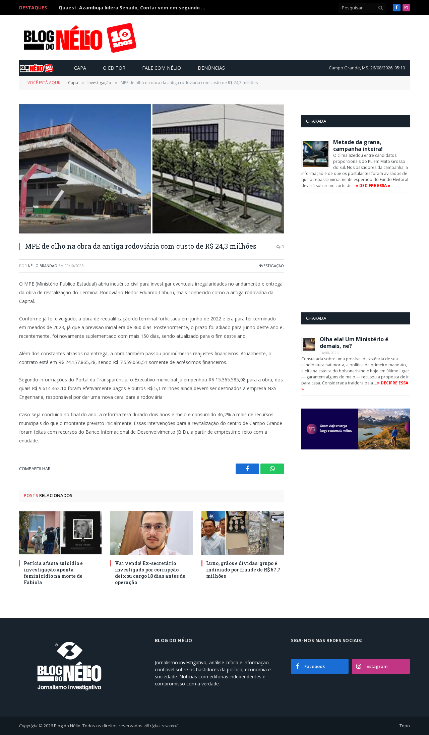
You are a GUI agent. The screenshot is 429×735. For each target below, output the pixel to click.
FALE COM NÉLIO (161, 68)
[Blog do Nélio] (79, 37)
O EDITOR (114, 68)
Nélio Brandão (42, 265)
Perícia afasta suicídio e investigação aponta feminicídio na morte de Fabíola (53, 573)
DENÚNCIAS (211, 68)
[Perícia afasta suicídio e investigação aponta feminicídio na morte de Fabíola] (60, 533)
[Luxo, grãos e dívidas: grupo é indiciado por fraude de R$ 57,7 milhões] (242, 533)
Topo (405, 726)
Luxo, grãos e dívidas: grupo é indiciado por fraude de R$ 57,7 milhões (243, 569)
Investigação (270, 265)
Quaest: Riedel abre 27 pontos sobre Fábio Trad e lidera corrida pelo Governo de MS (134, 8)
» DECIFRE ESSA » (373, 185)
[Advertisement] (286, 37)
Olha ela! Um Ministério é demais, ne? (354, 342)
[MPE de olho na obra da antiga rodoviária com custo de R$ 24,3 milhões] (151, 169)
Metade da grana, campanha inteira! (358, 145)
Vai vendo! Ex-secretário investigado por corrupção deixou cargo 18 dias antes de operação (150, 573)
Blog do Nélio (67, 726)
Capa (80, 68)
